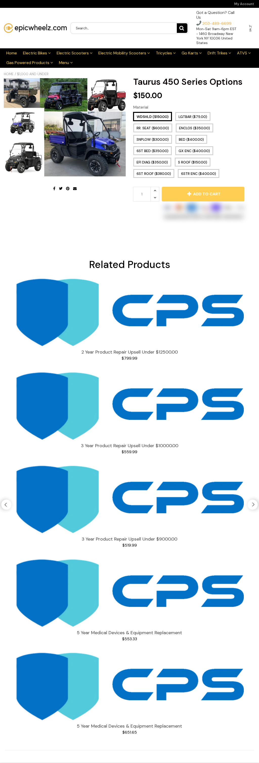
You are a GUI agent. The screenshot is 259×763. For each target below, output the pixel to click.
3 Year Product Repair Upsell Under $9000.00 (129, 539)
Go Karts (190, 53)
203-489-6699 (216, 23)
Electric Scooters (73, 53)
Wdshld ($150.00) (152, 116)
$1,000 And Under (33, 74)
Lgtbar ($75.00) (193, 116)
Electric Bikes (35, 53)
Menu (64, 62)
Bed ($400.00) (191, 139)
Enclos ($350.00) (194, 128)
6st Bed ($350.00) (152, 151)
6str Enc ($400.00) (198, 173)
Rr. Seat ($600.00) (153, 128)
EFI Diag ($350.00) (152, 162)
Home (11, 53)
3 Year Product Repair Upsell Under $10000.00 (129, 446)
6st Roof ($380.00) (154, 173)
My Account (244, 4)
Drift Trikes (218, 53)
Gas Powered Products (28, 62)
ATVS (242, 53)
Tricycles (164, 53)
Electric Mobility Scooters (122, 53)
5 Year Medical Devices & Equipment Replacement (129, 633)
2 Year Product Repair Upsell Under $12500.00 (129, 352)
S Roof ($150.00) (192, 162)
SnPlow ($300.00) (153, 139)
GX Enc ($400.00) (194, 151)
